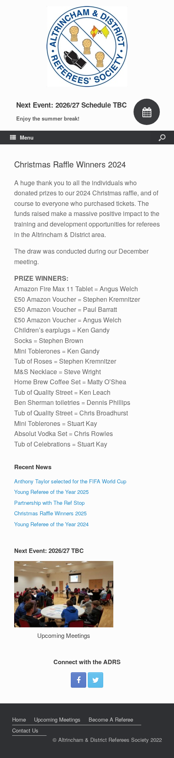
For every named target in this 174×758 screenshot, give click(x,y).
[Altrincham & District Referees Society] (87, 46)
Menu (27, 137)
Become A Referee (111, 719)
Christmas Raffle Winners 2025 (50, 513)
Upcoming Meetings (63, 635)
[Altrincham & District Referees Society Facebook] (78, 680)
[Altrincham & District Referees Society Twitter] (95, 680)
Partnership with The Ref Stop (49, 502)
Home (19, 719)
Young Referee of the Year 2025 (51, 491)
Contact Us (25, 730)
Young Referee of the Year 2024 (51, 524)
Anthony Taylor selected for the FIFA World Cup (70, 481)
